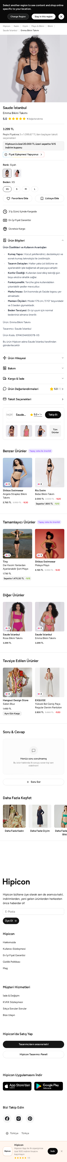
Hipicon (6, 26)
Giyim (25, 26)
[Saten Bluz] (17, 682)
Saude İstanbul (10, 30)
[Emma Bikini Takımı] (49, 616)
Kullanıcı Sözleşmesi (14, 948)
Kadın (16, 26)
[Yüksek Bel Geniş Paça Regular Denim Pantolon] (49, 682)
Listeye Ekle (52, 198)
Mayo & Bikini (37, 26)
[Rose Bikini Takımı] (17, 616)
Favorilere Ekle (20, 198)
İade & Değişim (11, 995)
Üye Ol (9, 920)
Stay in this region (44, 16)
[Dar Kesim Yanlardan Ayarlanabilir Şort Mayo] (17, 543)
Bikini (50, 26)
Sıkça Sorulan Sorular (15, 1008)
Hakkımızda (9, 942)
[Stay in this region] (61, 16)
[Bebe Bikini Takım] (49, 472)
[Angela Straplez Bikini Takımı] (17, 472)
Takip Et (53, 414)
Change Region (18, 16)
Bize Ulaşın (9, 1015)
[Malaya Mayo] (49, 543)
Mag (5, 968)
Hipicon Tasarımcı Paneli (34, 1054)
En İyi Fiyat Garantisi (14, 955)
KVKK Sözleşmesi (13, 1002)
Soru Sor (36, 781)
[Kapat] (61, 1151)
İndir (53, 1151)
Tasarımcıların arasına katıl (33, 1044)
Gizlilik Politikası (11, 961)
